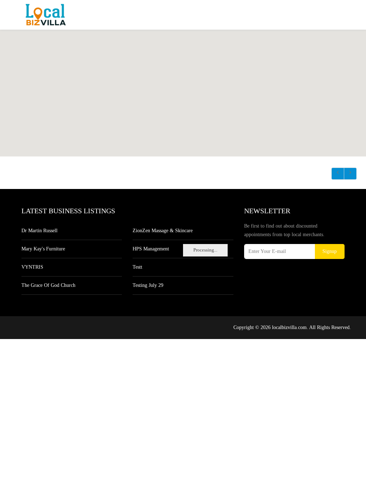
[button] (200, 94)
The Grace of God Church (48, 285)
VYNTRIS (32, 267)
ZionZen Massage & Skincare (163, 230)
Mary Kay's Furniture (43, 249)
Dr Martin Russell (39, 230)
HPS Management (151, 249)
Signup (329, 251)
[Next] (350, 174)
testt (137, 267)
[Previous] (337, 174)
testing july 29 (148, 285)
